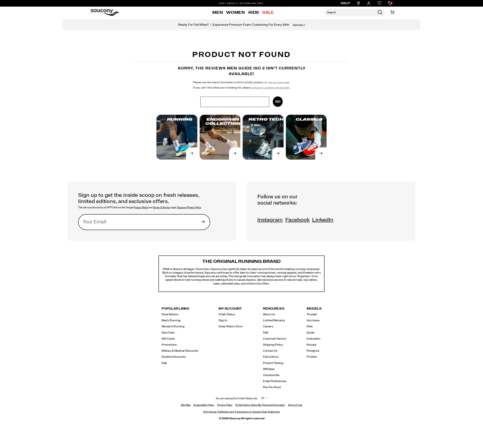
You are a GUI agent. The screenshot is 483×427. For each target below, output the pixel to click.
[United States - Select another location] (262, 398)
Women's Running (173, 326)
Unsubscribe (271, 375)
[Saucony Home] (105, 12)
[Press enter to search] (380, 12)
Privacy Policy (141, 207)
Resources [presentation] (273, 308)
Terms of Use (295, 405)
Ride (309, 326)
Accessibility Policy (203, 405)
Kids (253, 12)
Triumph (312, 314)
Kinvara (311, 344)
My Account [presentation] (230, 308)
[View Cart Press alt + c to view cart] (392, 12)
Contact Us (270, 350)
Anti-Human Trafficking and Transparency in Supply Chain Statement (241, 412)
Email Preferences (274, 381)
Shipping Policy (273, 344)
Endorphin (313, 338)
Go (277, 101)
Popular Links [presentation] (175, 308)
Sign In (222, 320)
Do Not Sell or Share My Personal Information (260, 405)
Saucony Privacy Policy (189, 207)
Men (217, 12)
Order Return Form (230, 326)
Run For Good (272, 387)
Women (235, 12)
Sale (268, 12)
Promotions (169, 344)
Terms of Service (161, 207)
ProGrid (312, 356)
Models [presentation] (314, 308)
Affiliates (269, 369)
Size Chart (168, 332)
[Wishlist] (379, 3)
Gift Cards (168, 338)
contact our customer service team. (270, 87)
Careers (268, 326)
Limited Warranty (274, 320)
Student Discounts (174, 356)
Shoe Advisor (170, 314)
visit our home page (278, 82)
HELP (345, 3)
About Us (269, 314)
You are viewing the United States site (236, 398)
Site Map (186, 405)
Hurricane (313, 320)
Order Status (226, 314)
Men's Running (171, 320)
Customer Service (274, 338)
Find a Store (270, 356)
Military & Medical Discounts (180, 350)
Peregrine (313, 350)
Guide (310, 332)
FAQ (265, 332)
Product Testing (273, 363)
